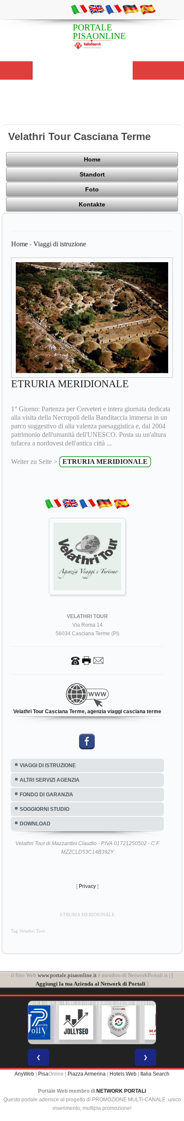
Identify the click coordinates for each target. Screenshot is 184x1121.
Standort (92, 174)
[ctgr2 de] (130, 9)
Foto (92, 189)
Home (92, 159)
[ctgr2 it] (79, 9)
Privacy (87, 886)
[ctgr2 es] (147, 9)
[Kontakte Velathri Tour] (87, 660)
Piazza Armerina (87, 1074)
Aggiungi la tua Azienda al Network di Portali (90, 984)
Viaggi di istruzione (59, 244)
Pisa (43, 1074)
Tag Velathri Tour (28, 931)
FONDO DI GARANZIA (46, 795)
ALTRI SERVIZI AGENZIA (50, 780)
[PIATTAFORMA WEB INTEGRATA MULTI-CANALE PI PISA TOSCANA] (119, 1022)
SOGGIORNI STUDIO (44, 809)
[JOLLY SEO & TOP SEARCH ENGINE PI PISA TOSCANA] (76, 1022)
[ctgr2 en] (96, 9)
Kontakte (92, 204)
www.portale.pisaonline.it (67, 975)
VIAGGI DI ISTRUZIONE (48, 765)
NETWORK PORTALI (121, 1091)
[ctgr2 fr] (113, 9)
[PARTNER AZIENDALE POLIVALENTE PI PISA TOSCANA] (33, 1022)
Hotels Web (123, 1074)
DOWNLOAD (35, 824)
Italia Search (154, 1074)
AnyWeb (24, 1074)
